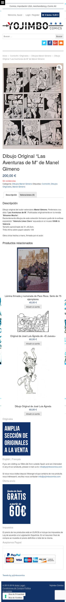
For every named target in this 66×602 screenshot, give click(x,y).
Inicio (5, 55)
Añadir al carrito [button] (33, 306)
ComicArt (46, 183)
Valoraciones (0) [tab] (27, 194)
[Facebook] (49, 42)
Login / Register (32, 14)
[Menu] (2, 2)
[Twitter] (44, 42)
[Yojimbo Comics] (33, 25)
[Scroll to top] (60, 597)
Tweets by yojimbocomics (14, 575)
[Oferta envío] (16, 523)
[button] (59, 67)
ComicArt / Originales (19, 55)
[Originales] (16, 454)
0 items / (51, 14)
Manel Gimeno (18, 186)
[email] (61, 42)
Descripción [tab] (11, 194)
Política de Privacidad (15, 594)
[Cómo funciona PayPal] (29, 566)
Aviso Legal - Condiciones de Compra (14, 587)
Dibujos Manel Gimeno (41, 55)
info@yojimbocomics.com (51, 466)
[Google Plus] (55, 42)
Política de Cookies (14, 598)
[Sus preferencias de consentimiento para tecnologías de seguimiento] (6, 596)
